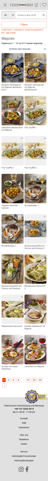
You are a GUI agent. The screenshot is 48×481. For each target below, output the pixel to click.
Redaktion (24, 439)
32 (34, 380)
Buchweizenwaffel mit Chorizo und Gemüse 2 (34, 247)
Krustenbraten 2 (9, 246)
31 (28, 380)
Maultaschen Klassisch (12, 326)
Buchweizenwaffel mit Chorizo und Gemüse (12, 287)
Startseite (7, 30)
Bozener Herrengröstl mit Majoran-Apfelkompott (34, 87)
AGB (24, 423)
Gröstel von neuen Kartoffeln (10, 367)
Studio (24, 444)
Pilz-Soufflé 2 (30, 168)
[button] (22, 55)
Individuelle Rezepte (24, 460)
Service (24, 451)
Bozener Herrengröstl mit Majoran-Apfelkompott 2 (12, 87)
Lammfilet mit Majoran (34, 366)
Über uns (24, 435)
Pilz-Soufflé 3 (8, 168)
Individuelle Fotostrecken (24, 456)
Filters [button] (24, 24)
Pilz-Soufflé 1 (30, 127)
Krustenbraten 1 (31, 205)
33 (40, 380)
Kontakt (24, 418)
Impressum (24, 427)
